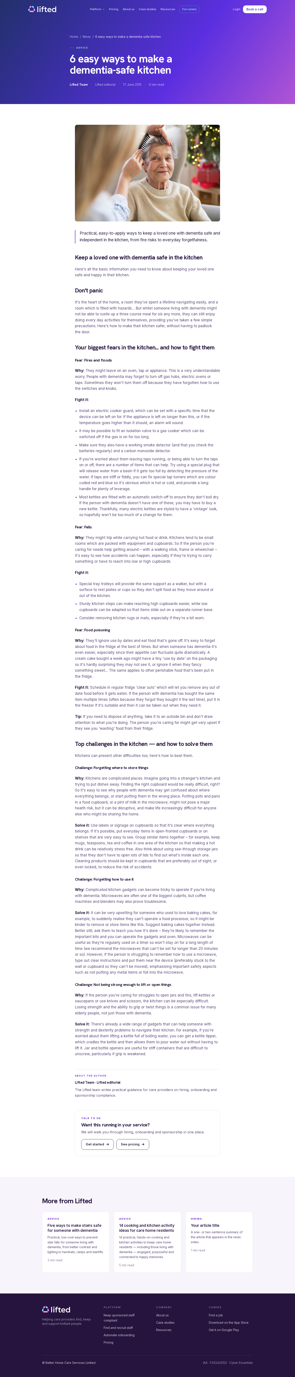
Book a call (254, 9)
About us (129, 9)
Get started (95, 1144)
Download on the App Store (229, 1322)
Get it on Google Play (224, 1330)
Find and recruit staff (118, 1328)
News (87, 36)
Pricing (113, 9)
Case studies (147, 9)
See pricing (130, 1144)
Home (74, 36)
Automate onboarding (119, 1335)
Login (236, 9)
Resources (168, 9)
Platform (95, 9)
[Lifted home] (42, 8)
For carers (189, 9)
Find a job (216, 1315)
